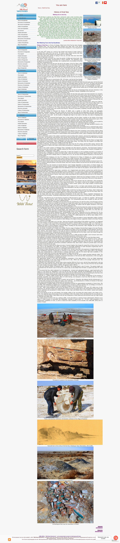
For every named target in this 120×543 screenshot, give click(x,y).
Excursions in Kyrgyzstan (24, 51)
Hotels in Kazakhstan (23, 26)
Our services (21, 30)
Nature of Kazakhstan (23, 36)
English (21, 138)
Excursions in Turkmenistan (24, 96)
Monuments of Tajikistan (23, 129)
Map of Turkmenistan (23, 112)
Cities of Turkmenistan (23, 102)
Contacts (26, 143)
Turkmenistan (23, 91)
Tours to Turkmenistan (23, 94)
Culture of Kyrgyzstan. (23, 66)
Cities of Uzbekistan (22, 79)
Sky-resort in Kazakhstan (24, 24)
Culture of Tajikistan (22, 133)
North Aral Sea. (46, 8)
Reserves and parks (22, 40)
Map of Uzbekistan (22, 89)
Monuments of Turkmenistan (24, 106)
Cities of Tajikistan (22, 125)
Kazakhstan (23, 18)
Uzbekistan (23, 70)
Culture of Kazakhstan (23, 42)
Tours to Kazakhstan (22, 20)
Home (21, 15)
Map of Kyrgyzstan (22, 68)
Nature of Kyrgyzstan (23, 60)
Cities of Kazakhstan (23, 34)
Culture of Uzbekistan (23, 87)
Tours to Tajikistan (22, 117)
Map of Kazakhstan (22, 44)
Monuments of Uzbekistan (24, 83)
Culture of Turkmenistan (23, 110)
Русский (31, 138)
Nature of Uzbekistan (23, 81)
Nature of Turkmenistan (23, 104)
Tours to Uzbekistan (22, 73)
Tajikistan (22, 115)
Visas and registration (23, 28)
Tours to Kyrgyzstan (22, 49)
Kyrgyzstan (23, 47)
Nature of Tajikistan (22, 127)
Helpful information (22, 32)
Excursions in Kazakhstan (24, 22)
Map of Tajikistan (22, 135)
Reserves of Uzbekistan (23, 85)
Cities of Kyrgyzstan (22, 58)
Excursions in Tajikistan (23, 119)
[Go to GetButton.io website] (116, 541)
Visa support (21, 53)
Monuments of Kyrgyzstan (24, 62)
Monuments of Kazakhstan (24, 38)
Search (18, 155)
